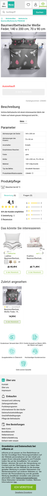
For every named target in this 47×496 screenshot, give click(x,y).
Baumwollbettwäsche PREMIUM (13, 21)
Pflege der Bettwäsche (11, 419)
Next (42, 253)
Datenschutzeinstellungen (26, 478)
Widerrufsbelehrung (10, 438)
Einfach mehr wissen (10, 441)
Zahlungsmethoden (9, 404)
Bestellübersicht (8, 432)
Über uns (5, 387)
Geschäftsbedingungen (11, 416)
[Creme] (15, 262)
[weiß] (6, 262)
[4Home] (3, 18)
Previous (4, 253)
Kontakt (5, 384)
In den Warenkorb (24, 92)
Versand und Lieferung (11, 401)
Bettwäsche (23, 19)
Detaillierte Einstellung (23, 492)
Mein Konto (6, 429)
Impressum (6, 391)
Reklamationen (8, 435)
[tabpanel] (23, 54)
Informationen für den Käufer (13, 410)
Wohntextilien (11, 19)
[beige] (10, 262)
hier (15, 482)
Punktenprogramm (9, 407)
